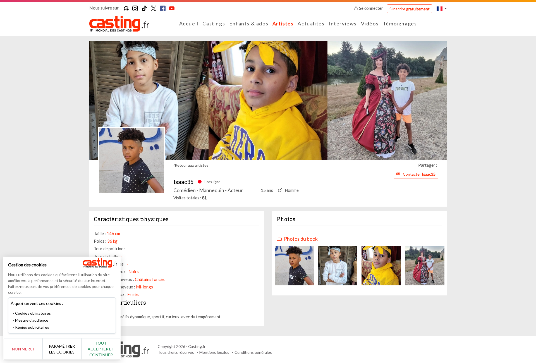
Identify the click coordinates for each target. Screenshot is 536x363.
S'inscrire (409, 8)
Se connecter (371, 8)
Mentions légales (214, 352)
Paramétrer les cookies (62, 349)
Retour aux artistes (192, 165)
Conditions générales (253, 352)
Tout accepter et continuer (101, 349)
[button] (442, 8)
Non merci (23, 349)
